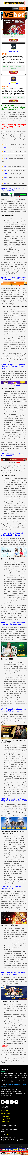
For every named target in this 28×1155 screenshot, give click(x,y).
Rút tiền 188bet (5, 1116)
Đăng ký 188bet (5, 1111)
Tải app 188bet (5, 1121)
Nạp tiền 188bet (5, 1113)
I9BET (5, 174)
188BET (6, 148)
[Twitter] (12, 1102)
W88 (5, 170)
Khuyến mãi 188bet (6, 1119)
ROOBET (6, 151)
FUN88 (5, 158)
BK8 (5, 183)
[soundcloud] (7, 1102)
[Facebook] (3, 1102)
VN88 (5, 177)
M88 (5, 155)
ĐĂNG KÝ (15, 8)
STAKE (5, 144)
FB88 (5, 166)
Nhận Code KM (13, 51)
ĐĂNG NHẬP (22, 8)
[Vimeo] (16, 1102)
